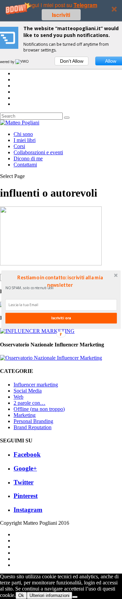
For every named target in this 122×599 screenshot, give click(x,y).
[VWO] (22, 61)
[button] (60, 280)
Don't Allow (71, 61)
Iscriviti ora (61, 318)
